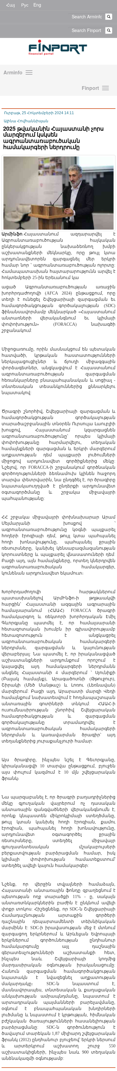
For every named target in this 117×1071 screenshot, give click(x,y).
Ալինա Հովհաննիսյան (26, 121)
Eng (37, 5)
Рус (24, 5)
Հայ (10, 5)
